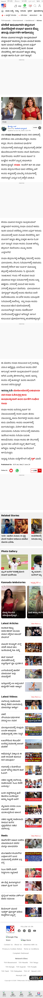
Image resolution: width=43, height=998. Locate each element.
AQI (19, 6)
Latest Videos (9, 697)
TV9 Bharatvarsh (10, 962)
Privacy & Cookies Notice (12, 949)
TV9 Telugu (34, 962)
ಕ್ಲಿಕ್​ (33, 459)
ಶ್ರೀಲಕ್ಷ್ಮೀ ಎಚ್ (12, 127)
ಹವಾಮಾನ (33, 15)
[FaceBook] (19, 930)
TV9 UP (27, 971)
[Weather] (15, 5)
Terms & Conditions (31, 949)
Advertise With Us (30, 944)
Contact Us (8, 944)
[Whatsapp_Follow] (17, 470)
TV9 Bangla (9, 967)
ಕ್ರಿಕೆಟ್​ (30, 11)
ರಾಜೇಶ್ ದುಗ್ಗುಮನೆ (21, 128)
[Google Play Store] (13, 939)
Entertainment (17, 20)
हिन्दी (10, 1)
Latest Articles (9, 623)
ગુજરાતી (31, 1)
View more (35, 623)
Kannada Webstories (13, 582)
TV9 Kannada (6, 20)
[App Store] (28, 941)
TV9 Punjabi (32, 967)
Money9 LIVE (21, 975)
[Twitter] (24, 930)
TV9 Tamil (5, 971)
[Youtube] (11, 470)
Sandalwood (29, 20)
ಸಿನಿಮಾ (23, 11)
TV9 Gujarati (21, 967)
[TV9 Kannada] (3, 6)
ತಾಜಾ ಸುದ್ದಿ (9, 11)
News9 (3, 1)
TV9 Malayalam (16, 971)
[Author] (4, 128)
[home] (2, 11)
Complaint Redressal (21, 953)
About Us (18, 944)
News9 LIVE (36, 971)
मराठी (24, 1)
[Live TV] (29, 5)
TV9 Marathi (23, 962)
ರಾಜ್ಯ (17, 11)
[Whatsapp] (24, 6)
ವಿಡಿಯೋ (24, 15)
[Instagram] (29, 930)
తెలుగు (17, 1)
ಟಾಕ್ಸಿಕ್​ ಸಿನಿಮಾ (11, 15)
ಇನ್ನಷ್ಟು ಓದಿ (35, 582)
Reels (4, 835)
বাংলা (38, 1)
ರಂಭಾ (17, 165)
